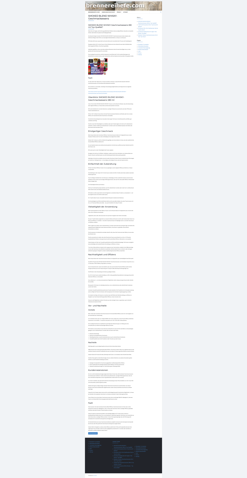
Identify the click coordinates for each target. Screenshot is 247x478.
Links (139, 51)
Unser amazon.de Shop (108, 12)
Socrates (95, 475)
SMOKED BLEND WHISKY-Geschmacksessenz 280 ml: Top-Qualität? (110, 26)
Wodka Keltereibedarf (143, 49)
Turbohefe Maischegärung (144, 47)
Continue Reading (93, 433)
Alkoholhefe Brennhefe (143, 46)
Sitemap (125, 12)
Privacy (119, 12)
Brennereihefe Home (94, 12)
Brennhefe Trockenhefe (143, 44)
